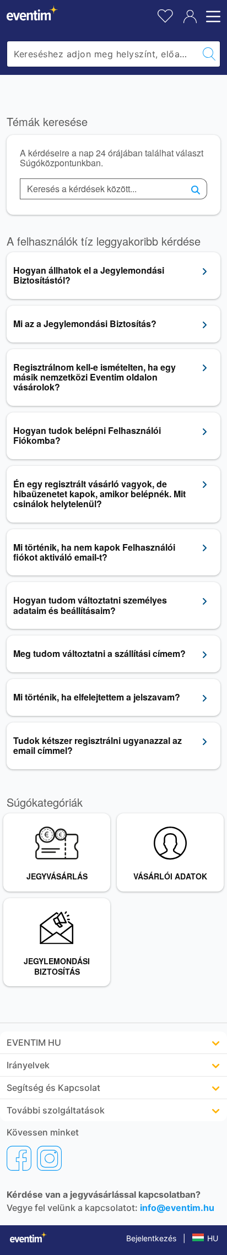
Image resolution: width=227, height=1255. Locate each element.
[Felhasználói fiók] (190, 16)
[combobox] (102, 54)
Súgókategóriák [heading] (45, 802)
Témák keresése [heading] (47, 121)
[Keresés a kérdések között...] (196, 188)
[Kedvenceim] (165, 15)
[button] (113, 1042)
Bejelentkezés (151, 1238)
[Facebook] (19, 1158)
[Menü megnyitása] (211, 16)
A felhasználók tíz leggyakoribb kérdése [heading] (104, 241)
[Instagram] (49, 1158)
